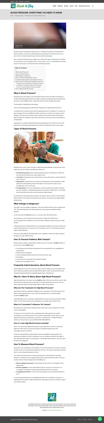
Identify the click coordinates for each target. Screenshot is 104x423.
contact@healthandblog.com (55, 410)
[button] (100, 419)
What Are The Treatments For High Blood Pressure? (31, 83)
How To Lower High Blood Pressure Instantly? (29, 87)
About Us (13, 1)
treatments (48, 61)
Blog (17, 1)
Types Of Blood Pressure (22, 74)
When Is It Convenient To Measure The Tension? (30, 85)
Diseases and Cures (84, 6)
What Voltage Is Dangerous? (23, 76)
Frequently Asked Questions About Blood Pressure (29, 79)
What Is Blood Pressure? (22, 72)
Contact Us (27, 1)
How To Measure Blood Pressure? (25, 88)
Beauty (66, 6)
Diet (76, 6)
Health (54, 6)
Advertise (21, 1)
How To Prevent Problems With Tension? (26, 77)
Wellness (60, 6)
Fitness (72, 6)
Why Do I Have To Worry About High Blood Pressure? (29, 81)
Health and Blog (33, 419)
